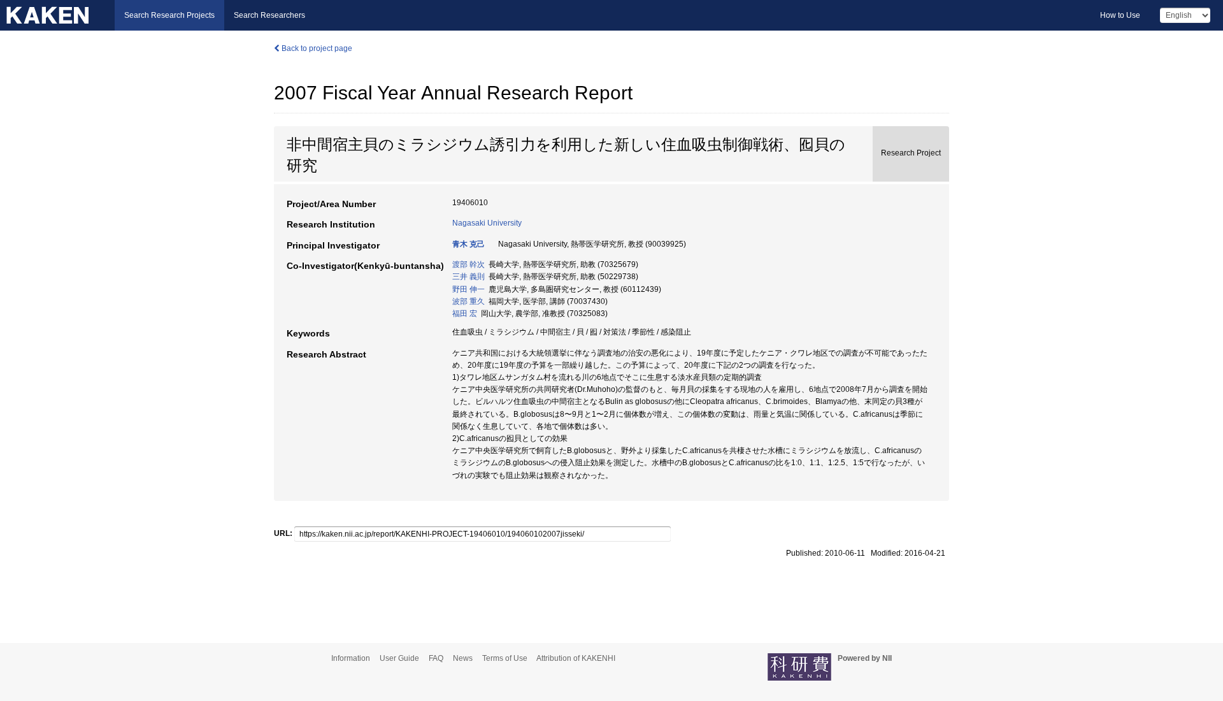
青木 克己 (468, 244)
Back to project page (316, 48)
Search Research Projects (169, 15)
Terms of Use (504, 658)
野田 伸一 (468, 289)
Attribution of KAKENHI (575, 658)
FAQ (436, 658)
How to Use (1120, 15)
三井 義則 (468, 276)
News (463, 658)
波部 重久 (468, 301)
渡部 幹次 (468, 264)
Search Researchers (269, 15)
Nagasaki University (487, 223)
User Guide (399, 658)
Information (350, 658)
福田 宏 (464, 313)
